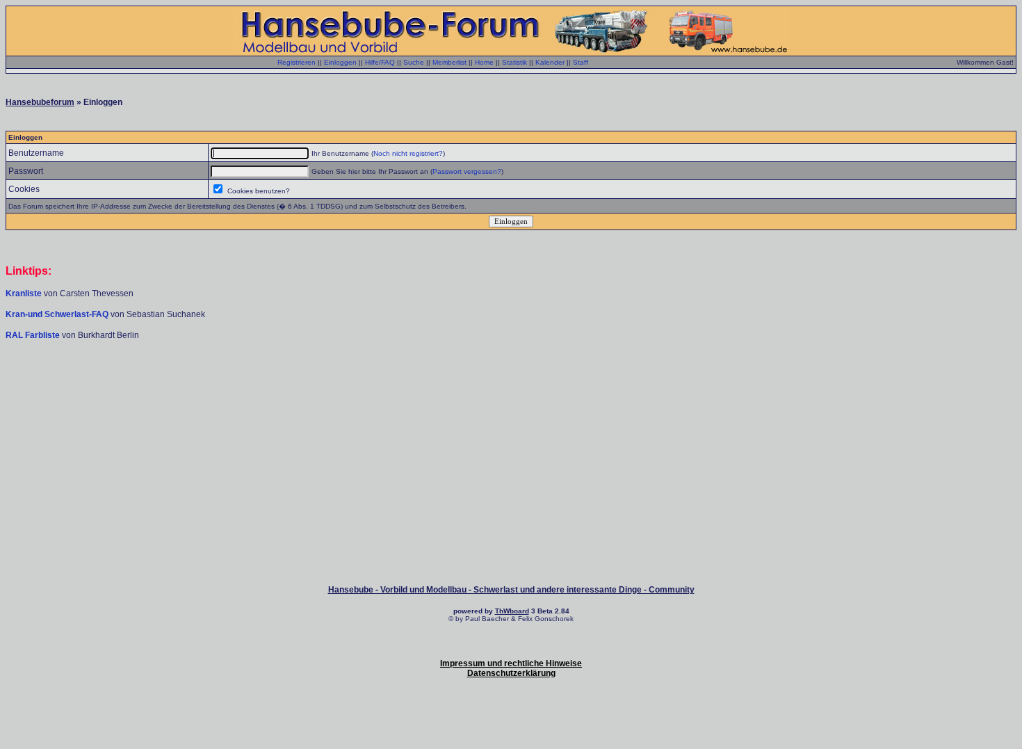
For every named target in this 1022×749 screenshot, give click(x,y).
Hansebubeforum (40, 102)
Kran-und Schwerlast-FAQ (58, 314)
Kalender (550, 62)
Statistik (514, 62)
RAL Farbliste (34, 335)
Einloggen (340, 62)
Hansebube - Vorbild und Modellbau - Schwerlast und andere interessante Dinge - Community (511, 590)
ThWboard (512, 611)
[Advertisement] (511, 382)
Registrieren (296, 62)
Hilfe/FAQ (380, 62)
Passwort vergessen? (466, 171)
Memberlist (449, 62)
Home (484, 62)
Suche (413, 62)
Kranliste (24, 293)
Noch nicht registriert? (408, 153)
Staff (580, 62)
